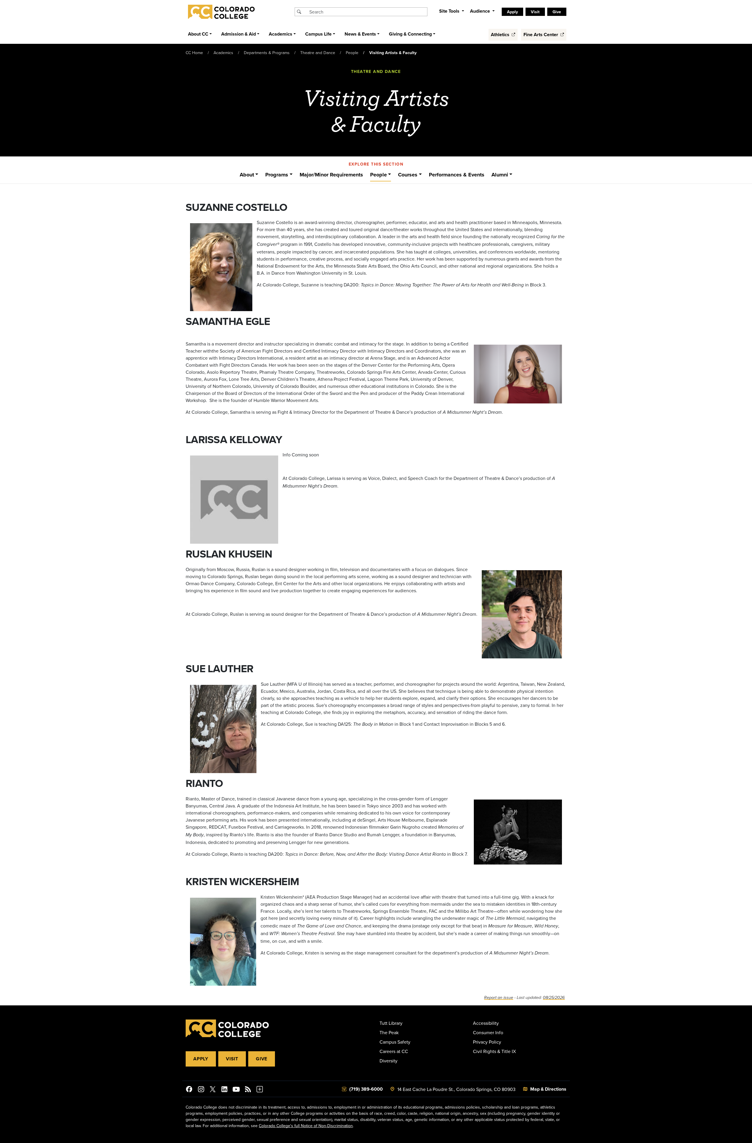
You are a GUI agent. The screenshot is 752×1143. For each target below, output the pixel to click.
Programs (276, 174)
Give (261, 1058)
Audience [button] (480, 11)
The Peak (389, 1032)
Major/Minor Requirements (331, 174)
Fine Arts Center (541, 34)
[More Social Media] (259, 1090)
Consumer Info (488, 1032)
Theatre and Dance (317, 53)
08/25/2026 (554, 997)
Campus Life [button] (318, 34)
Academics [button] (280, 34)
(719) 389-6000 (366, 1089)
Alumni (499, 174)
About (247, 174)
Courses (407, 174)
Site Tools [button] (450, 11)
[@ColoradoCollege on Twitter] (212, 1090)
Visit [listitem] (535, 12)
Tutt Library (391, 1023)
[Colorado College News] (247, 1090)
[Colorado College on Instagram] (200, 1090)
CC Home (194, 53)
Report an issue (498, 997)
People (352, 53)
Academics (223, 53)
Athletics (501, 34)
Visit (232, 1058)
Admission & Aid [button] (238, 34)
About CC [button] (198, 34)
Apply (200, 1058)
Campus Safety (395, 1042)
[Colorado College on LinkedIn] (224, 1090)
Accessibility (486, 1023)
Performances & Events (456, 174)
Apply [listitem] (512, 12)
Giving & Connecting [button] (410, 34)
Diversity (388, 1060)
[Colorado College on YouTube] (236, 1090)
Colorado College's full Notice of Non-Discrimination (306, 1126)
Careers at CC (394, 1051)
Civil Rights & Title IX (494, 1051)
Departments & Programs (267, 53)
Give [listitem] (557, 12)
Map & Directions (548, 1089)
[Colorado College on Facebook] (189, 1090)
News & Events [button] (360, 34)
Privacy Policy (487, 1042)
